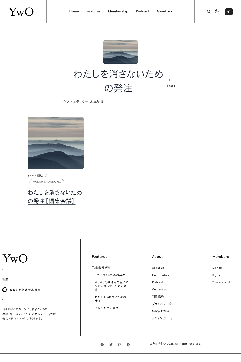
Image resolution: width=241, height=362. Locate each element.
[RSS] (128, 345)
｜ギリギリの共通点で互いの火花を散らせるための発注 (111, 286)
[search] (209, 12)
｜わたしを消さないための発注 (110, 299)
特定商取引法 (161, 311)
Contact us (159, 289)
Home (74, 11)
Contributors (160, 275)
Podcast (142, 11)
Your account (221, 282)
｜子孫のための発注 (107, 308)
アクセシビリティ (162, 318)
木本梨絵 (37, 175)
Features (94, 11)
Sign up (217, 268)
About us (158, 268)
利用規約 (158, 297)
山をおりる (156, 344)
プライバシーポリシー (165, 304)
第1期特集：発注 (103, 268)
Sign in (217, 275)
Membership (118, 11)
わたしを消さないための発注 (47, 182)
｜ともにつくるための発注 (110, 275)
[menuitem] (115, 269)
